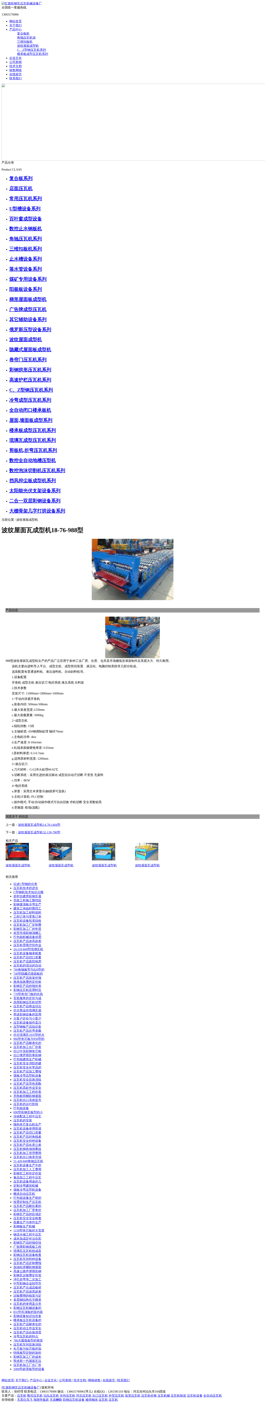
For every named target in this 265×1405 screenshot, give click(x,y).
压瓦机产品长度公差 (27, 1144)
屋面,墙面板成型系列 (30, 420)
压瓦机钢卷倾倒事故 (27, 1149)
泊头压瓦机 (51, 1395)
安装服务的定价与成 (27, 998)
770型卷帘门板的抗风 (28, 994)
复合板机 (23, 33)
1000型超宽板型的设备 (28, 1369)
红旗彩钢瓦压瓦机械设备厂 (21, 1387)
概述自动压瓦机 (24, 1193)
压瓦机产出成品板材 (27, 1287)
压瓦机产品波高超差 (27, 941)
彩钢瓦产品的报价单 (27, 986)
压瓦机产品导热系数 (27, 1083)
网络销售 (94, 1380)
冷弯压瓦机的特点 (25, 1336)
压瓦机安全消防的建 (27, 1063)
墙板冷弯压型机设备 (27, 1075)
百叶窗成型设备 (25, 218)
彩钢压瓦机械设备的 (27, 1308)
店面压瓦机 (21, 188)
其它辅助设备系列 (28, 319)
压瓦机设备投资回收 (27, 920)
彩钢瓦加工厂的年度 (27, 928)
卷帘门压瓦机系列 (28, 359)
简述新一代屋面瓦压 (27, 1360)
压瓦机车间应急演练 (27, 1344)
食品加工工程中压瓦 (27, 1177)
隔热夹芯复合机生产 (27, 1124)
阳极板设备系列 (25, 289)
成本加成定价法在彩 (27, 1238)
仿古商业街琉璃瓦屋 (27, 1010)
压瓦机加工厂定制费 (27, 924)
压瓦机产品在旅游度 (27, 1332)
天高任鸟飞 (25, 1399)
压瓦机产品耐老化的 (27, 1043)
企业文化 (15, 58)
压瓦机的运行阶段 (25, 1104)
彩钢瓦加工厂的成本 (27, 1356)
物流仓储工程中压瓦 (27, 1234)
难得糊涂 (91, 1399)
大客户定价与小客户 (27, 1018)
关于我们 (15, 25)
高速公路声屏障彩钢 (27, 1271)
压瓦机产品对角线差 (27, 1136)
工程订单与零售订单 (27, 916)
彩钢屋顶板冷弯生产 (27, 904)
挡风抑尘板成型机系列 (32, 480)
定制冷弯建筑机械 (25, 1185)
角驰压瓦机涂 (26, 37)
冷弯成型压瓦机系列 (30, 400)
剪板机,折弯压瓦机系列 (33, 450)
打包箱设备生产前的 (27, 1197)
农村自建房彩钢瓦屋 (27, 896)
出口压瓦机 (100, 1395)
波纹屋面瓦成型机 (18, 865)
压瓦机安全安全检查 (27, 1218)
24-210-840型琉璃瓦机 (28, 949)
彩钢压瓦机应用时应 (27, 990)
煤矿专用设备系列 (28, 279)
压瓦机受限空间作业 (27, 945)
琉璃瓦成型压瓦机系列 (32, 440)
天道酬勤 (56, 1399)
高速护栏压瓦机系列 (30, 379)
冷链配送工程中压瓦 (27, 1116)
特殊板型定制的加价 (27, 1352)
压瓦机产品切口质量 (27, 957)
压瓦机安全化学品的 (27, 1067)
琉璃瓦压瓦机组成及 (27, 1250)
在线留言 (15, 74)
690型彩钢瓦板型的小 (28, 1112)
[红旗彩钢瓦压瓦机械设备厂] (22, 3)
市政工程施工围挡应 (27, 900)
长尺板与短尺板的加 (27, 1348)
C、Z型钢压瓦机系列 (31, 49)
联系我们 (15, 78)
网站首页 (15, 21)
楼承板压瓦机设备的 (27, 1320)
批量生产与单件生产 (27, 1222)
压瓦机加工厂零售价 (27, 1210)
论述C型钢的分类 (25, 884)
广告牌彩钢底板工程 (27, 1246)
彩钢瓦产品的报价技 (27, 1242)
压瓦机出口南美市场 (27, 1157)
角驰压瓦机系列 (25, 238)
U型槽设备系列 (25, 208)
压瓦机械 (164, 1395)
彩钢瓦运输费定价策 (27, 1275)
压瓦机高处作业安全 (27, 1087)
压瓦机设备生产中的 (27, 1165)
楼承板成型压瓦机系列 (32, 54)
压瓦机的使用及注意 (27, 1303)
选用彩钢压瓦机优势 (27, 1002)
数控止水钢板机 (25, 228)
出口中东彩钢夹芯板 (27, 1051)
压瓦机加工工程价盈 (27, 1091)
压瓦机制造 (178, 1395)
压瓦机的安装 (22, 1120)
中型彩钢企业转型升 (27, 1283)
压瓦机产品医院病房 (27, 961)
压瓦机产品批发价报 (27, 977)
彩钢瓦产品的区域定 (27, 1214)
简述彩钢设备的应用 (27, 1014)
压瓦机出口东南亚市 (27, 1100)
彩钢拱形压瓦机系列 (30, 369)
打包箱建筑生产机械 (27, 1059)
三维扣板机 (25, 41)
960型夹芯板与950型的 (28, 1039)
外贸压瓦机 (116, 1395)
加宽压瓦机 (132, 1395)
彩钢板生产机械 (24, 1226)
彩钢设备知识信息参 (27, 1316)
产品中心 (15, 29)
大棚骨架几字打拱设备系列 (37, 510)
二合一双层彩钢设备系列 (35, 500)
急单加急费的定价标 (27, 981)
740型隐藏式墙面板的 (28, 973)
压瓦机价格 (149, 1395)
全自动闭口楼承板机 (30, 410)
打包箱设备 (21, 1108)
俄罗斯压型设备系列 (30, 329)
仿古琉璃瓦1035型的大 (28, 1034)
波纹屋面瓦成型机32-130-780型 (39, 832)
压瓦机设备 (195, 1395)
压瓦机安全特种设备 (27, 1140)
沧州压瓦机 (67, 1395)
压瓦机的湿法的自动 (27, 965)
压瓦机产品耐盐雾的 (27, 1206)
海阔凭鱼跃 (41, 1399)
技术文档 (15, 66)
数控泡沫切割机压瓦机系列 (37, 470)
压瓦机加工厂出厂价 (27, 1365)
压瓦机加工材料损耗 (27, 912)
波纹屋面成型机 (28, 45)
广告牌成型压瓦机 (28, 309)
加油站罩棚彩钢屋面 (27, 1267)
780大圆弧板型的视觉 (28, 1340)
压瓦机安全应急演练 (27, 1079)
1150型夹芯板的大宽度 (28, 1230)
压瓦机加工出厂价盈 (27, 1047)
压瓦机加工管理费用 (27, 1153)
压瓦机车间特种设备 (27, 1259)
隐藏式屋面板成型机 (30, 349)
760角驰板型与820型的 (28, 969)
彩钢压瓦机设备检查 (27, 1255)
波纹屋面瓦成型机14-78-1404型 (39, 824)
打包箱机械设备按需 (27, 937)
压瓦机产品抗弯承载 (27, 1030)
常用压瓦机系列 (25, 198)
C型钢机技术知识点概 (28, 892)
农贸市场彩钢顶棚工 (27, 933)
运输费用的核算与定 (27, 1295)
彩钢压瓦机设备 (74, 1399)
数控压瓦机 (35, 1395)
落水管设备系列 (25, 269)
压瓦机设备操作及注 (27, 1022)
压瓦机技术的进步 (25, 888)
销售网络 (15, 70)
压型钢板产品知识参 (27, 1026)
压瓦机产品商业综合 (27, 1006)
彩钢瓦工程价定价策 (27, 1173)
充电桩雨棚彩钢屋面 (27, 1096)
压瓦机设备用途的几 (27, 1181)
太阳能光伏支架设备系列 (35, 490)
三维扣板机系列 (25, 248)
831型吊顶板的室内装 (28, 1312)
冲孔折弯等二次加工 (27, 1279)
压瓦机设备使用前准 (27, 1128)
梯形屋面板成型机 (28, 299)
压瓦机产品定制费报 (27, 1263)
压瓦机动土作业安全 (27, 1328)
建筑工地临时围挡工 (27, 908)
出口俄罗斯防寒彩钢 (27, 1055)
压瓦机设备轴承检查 (27, 953)
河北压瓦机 (84, 1395)
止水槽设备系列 (25, 258)
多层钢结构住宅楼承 (27, 1299)
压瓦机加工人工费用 (27, 1169)
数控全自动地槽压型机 (32, 460)
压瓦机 (21, 1395)
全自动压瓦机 (212, 1395)
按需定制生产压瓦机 (27, 1202)
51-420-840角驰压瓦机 (28, 1161)
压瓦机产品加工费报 (27, 1071)
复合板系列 (21, 178)
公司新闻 (15, 62)
